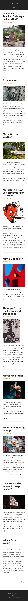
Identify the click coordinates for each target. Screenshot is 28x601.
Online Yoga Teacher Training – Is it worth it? (13, 16)
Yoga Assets (14, 3)
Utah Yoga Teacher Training (14, 593)
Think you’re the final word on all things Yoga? (12, 311)
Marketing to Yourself (10, 135)
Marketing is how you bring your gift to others (13, 192)
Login (14, 595)
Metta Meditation (13, 258)
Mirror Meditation (13, 375)
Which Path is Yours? (10, 542)
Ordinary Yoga (11, 80)
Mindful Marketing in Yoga (13, 429)
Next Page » (21, 582)
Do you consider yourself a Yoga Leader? (12, 486)
